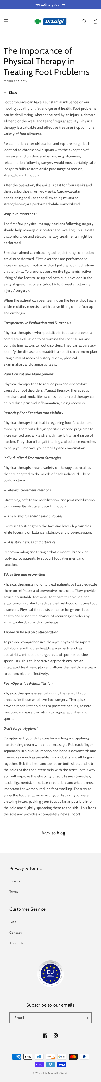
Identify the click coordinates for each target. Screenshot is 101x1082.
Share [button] (13, 92)
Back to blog (53, 833)
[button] (6, 21)
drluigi (44, 1073)
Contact (15, 932)
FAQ (12, 922)
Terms (13, 891)
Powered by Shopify (58, 1073)
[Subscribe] (86, 1017)
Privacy (14, 881)
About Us (16, 943)
